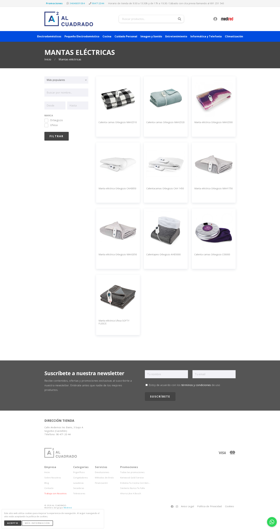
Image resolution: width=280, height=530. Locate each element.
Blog (46, 483)
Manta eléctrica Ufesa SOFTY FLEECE (114, 322)
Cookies (229, 506)
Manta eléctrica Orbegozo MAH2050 (118, 254)
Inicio (48, 59)
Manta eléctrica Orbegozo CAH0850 (117, 188)
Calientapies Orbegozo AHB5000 (163, 254)
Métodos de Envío (104, 478)
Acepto (12, 523)
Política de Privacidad (209, 506)
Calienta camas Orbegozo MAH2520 (165, 122)
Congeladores (80, 478)
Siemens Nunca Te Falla (132, 488)
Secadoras (78, 488)
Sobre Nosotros (52, 478)
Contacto (49, 488)
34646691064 (77, 3)
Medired (68, 507)
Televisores (79, 493)
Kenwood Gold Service (132, 478)
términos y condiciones (196, 385)
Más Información (37, 523)
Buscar (179, 19)
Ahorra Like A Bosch (130, 493)
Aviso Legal (187, 506)
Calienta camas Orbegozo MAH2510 (118, 122)
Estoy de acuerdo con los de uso (184, 385)
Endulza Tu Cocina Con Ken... (135, 483)
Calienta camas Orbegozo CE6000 (212, 254)
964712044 (98, 3)
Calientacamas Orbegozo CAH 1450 (165, 188)
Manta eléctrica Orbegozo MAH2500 (213, 122)
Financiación (101, 483)
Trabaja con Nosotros (55, 493)
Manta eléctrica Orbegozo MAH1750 (213, 188)
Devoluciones (102, 472)
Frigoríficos (79, 472)
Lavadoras (78, 483)
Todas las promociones (132, 472)
